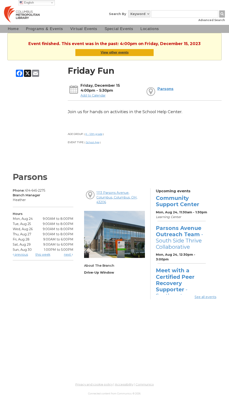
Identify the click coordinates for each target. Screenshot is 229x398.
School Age (92, 142)
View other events (115, 52)
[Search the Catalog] (222, 14)
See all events (205, 297)
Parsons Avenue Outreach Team (179, 237)
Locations (149, 29)
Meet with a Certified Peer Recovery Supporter (175, 286)
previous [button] (21, 255)
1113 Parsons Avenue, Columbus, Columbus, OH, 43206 (116, 197)
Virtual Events (84, 29)
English (28, 2)
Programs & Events (44, 29)
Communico (145, 384)
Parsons (165, 89)
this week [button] (42, 255)
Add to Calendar (93, 95)
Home (13, 29)
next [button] (68, 255)
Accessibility (124, 384)
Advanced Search (211, 20)
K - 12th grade (93, 134)
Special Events (119, 29)
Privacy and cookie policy (94, 384)
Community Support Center (177, 201)
